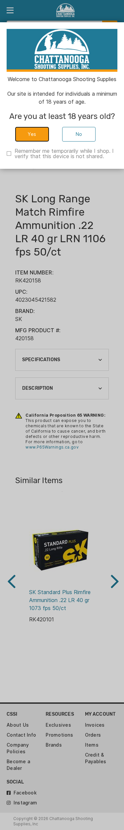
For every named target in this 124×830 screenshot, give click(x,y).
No (79, 134)
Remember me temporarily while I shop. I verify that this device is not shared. (64, 153)
